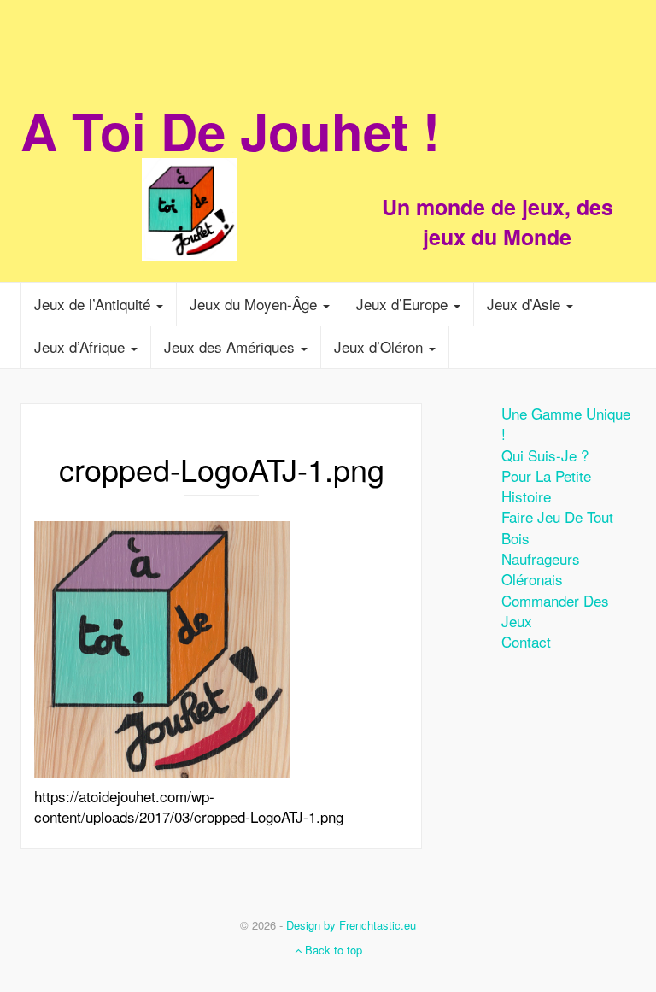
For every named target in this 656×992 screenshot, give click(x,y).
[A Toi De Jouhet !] (328, 175)
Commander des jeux (555, 610)
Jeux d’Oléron (380, 346)
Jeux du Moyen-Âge (255, 303)
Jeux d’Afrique (81, 346)
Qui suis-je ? (545, 455)
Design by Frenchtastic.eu (351, 925)
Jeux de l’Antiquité (94, 303)
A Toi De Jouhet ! (230, 130)
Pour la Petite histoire (546, 486)
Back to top (332, 950)
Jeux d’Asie (526, 303)
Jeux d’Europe (404, 303)
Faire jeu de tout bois (557, 527)
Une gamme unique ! (565, 423)
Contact (526, 641)
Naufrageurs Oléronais (540, 569)
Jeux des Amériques (231, 346)
